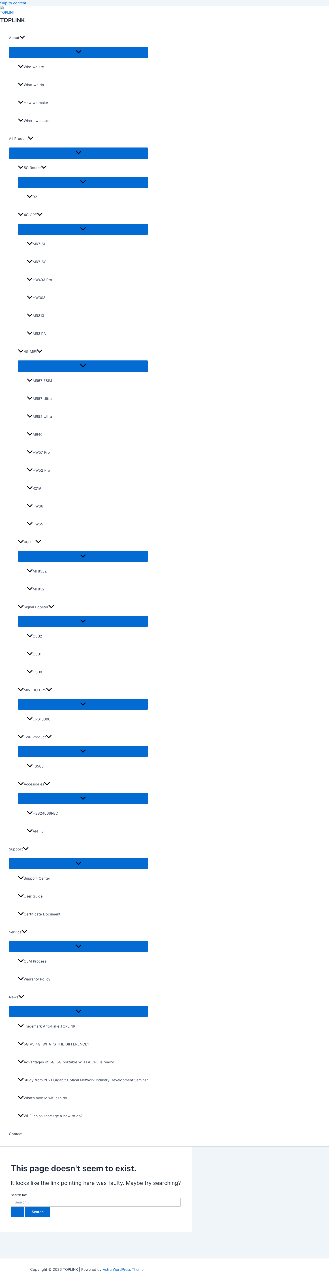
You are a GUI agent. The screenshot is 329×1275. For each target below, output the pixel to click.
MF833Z (40, 571)
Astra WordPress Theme (123, 1269)
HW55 (38, 524)
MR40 (38, 434)
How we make (36, 102)
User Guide (33, 896)
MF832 (39, 589)
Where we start (37, 120)
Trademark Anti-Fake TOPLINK (49, 1026)
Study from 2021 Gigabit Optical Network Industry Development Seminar (86, 1080)
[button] (22, 38)
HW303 (39, 297)
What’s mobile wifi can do (45, 1098)
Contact (16, 1134)
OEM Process (35, 961)
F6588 (38, 766)
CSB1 (37, 654)
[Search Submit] (17, 1212)
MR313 (38, 315)
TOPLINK (12, 20)
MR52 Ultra (42, 416)
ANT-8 (38, 831)
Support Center (37, 878)
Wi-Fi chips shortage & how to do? (53, 1116)
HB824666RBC (45, 813)
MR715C (40, 262)
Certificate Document (42, 914)
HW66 (38, 506)
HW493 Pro (42, 280)
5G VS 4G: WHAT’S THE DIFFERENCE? (56, 1044)
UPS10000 (41, 719)
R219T (38, 488)
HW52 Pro (41, 470)
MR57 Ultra (42, 398)
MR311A (39, 333)
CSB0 (37, 672)
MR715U (40, 244)
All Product (18, 138)
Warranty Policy (37, 979)
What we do (34, 84)
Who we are (34, 67)
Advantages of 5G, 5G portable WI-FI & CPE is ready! (69, 1062)
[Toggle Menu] (78, 52)
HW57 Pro (41, 452)
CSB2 (37, 636)
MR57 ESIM (42, 380)
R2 (35, 197)
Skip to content (13, 3)
